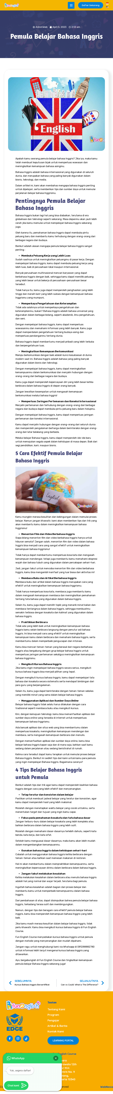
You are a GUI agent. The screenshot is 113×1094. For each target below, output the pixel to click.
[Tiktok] (26, 1039)
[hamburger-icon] (71, 5)
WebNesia (106, 1087)
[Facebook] (10, 1039)
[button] (55, 1058)
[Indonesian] (107, 3)
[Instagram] (18, 1039)
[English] (107, 7)
